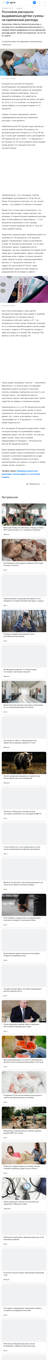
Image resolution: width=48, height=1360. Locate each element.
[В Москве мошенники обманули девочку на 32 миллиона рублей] (24, 1229)
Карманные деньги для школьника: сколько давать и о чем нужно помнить (21, 474)
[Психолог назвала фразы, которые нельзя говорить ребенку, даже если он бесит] (24, 1158)
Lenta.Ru (19, 8)
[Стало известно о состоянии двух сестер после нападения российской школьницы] (24, 839)
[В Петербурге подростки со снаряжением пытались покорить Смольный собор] (24, 910)
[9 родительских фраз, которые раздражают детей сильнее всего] (24, 981)
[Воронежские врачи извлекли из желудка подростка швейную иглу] (24, 946)
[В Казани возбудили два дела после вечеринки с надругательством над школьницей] (24, 1336)
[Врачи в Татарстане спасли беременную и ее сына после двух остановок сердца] (24, 875)
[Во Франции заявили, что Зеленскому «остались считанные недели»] (24, 662)
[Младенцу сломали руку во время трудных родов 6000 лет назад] (24, 1123)
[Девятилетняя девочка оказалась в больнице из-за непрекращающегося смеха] (24, 697)
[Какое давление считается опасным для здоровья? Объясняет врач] (24, 1194)
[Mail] (7, 2)
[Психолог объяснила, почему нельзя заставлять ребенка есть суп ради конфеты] (24, 804)
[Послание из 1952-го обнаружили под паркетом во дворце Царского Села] (24, 733)
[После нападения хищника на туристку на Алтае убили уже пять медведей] (24, 768)
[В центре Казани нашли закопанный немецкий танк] (24, 1265)
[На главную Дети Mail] (12, 2)
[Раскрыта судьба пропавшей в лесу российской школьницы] (24, 626)
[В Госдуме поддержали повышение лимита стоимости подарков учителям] (24, 1300)
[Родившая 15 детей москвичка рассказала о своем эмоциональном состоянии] (24, 1087)
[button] (24, 62)
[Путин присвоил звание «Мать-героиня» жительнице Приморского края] (24, 1016)
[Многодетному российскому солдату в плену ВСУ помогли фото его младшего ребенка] (24, 520)
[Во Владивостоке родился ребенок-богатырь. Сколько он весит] (24, 555)
